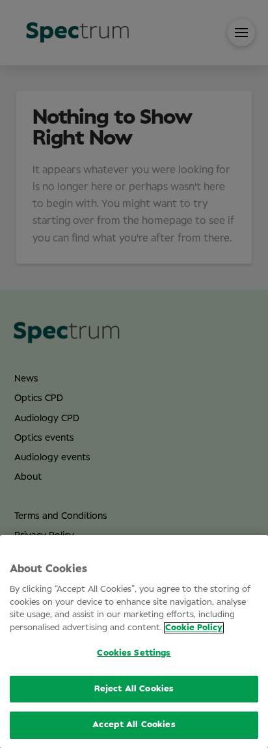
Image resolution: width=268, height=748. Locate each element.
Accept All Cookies (133, 725)
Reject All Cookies (134, 689)
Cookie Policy (193, 628)
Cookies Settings (133, 653)
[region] (134, 641)
